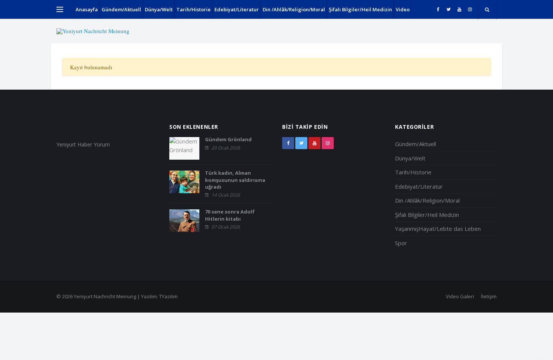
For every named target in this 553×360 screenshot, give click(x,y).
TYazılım (168, 296)
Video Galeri (460, 296)
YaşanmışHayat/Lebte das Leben (438, 228)
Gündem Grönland (228, 139)
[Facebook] (438, 9)
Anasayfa (87, 9)
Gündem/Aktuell (121, 9)
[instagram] (469, 9)
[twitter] (448, 9)
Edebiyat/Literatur (236, 9)
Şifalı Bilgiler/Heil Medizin (360, 9)
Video (403, 9)
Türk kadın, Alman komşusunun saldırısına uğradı (235, 179)
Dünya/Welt (159, 9)
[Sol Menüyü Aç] (59, 9)
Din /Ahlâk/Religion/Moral (294, 9)
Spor (401, 243)
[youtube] (459, 9)
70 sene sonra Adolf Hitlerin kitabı (230, 215)
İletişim (489, 296)
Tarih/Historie (193, 9)
